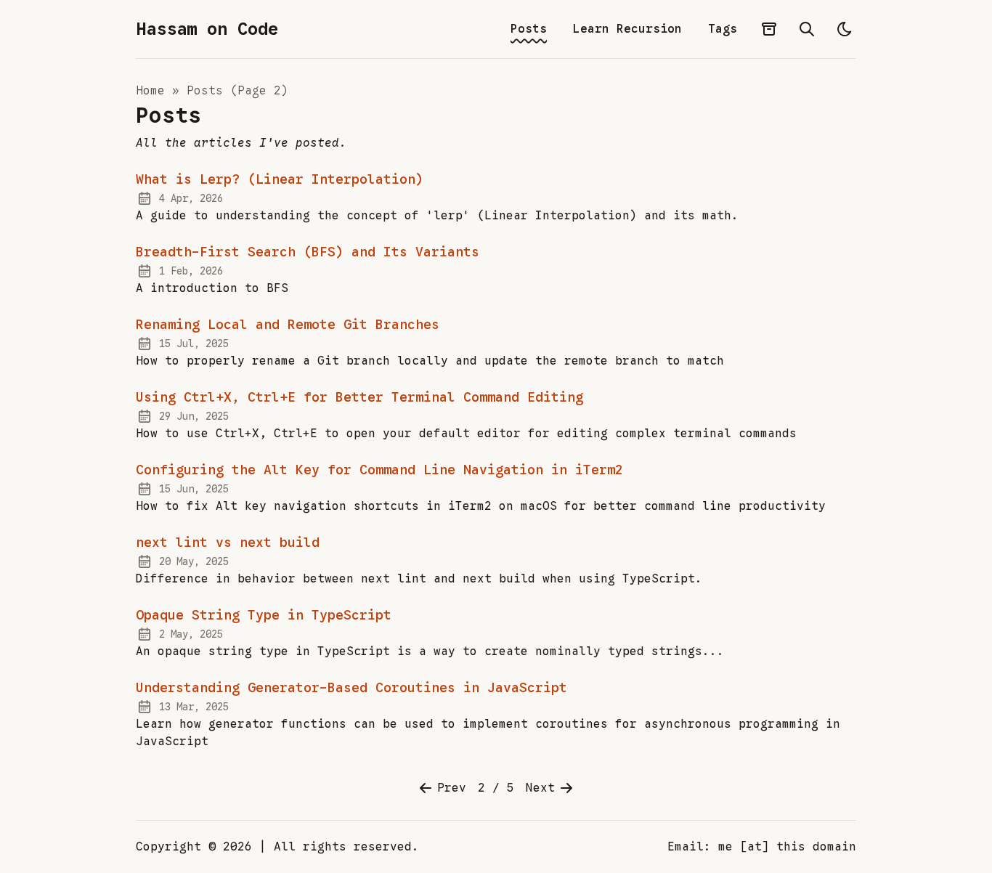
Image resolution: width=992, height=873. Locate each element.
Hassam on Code (207, 29)
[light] (844, 29)
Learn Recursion (627, 29)
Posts (529, 29)
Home (154, 91)
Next (540, 788)
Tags (722, 29)
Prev (451, 788)
